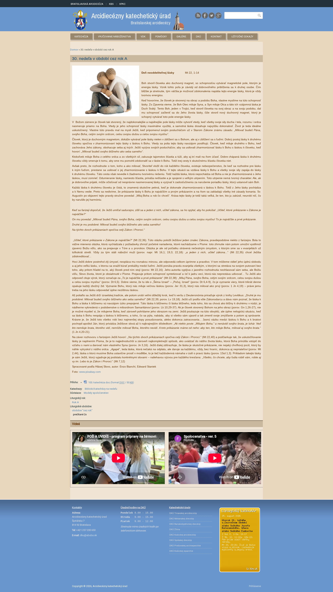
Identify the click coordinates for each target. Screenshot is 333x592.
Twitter (212, 15)
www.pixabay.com (90, 371)
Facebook (205, 15)
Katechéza (81, 36)
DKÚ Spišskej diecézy (180, 540)
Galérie (181, 36)
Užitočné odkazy (242, 36)
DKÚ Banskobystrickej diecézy (184, 524)
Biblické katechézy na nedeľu (101, 388)
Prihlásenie (255, 586)
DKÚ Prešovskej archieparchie (185, 545)
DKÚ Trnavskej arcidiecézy (183, 513)
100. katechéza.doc (111, 382)
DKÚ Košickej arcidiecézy (182, 535)
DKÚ (198, 36)
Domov (74, 49)
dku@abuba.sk (88, 535)
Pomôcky (161, 36)
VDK (143, 36)
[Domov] (128, 29)
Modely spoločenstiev (96, 392)
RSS (198, 15)
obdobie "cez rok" (82, 410)
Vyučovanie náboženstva (114, 36)
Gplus (218, 15)
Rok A (75, 402)
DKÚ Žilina (174, 529)
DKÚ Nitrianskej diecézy (181, 518)
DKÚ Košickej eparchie (181, 551)
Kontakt (216, 36)
